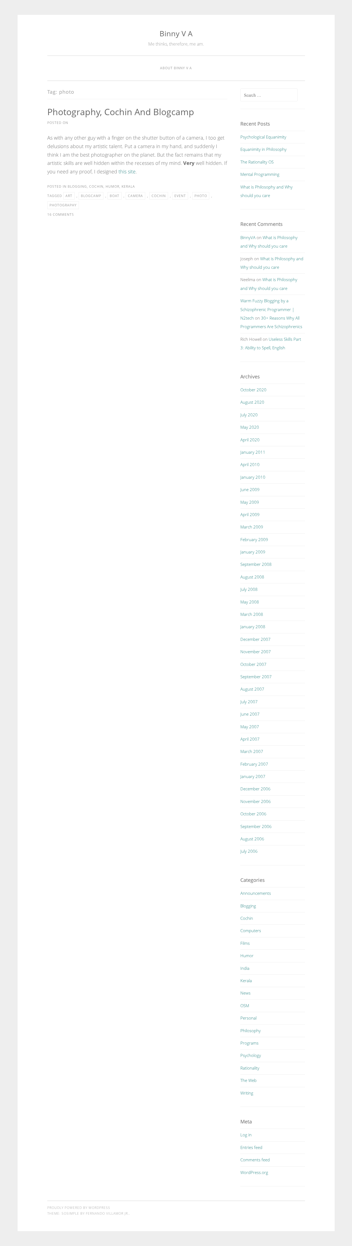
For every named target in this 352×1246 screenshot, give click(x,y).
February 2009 (254, 539)
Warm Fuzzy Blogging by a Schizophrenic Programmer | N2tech (267, 309)
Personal (248, 1018)
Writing (246, 1093)
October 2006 (253, 813)
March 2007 (251, 751)
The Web (248, 1080)
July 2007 (249, 701)
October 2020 (253, 389)
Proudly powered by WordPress (78, 1207)
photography (63, 205)
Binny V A (176, 33)
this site (127, 171)
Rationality (249, 1068)
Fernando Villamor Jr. (107, 1213)
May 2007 (249, 726)
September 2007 (256, 676)
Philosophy (250, 1030)
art (68, 195)
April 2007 (250, 739)
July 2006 (249, 851)
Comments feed (255, 1159)
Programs (249, 1043)
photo (200, 195)
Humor (112, 186)
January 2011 (252, 452)
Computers (250, 930)
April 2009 (250, 514)
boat (114, 195)
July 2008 (249, 589)
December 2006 (255, 788)
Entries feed (251, 1147)
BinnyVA (247, 237)
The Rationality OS (257, 162)
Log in (246, 1134)
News (245, 993)
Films (245, 943)
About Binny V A (176, 68)
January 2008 (252, 626)
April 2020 (250, 439)
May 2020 (249, 427)
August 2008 (252, 577)
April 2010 (250, 464)
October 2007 (253, 664)
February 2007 (254, 764)
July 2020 (249, 414)
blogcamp (91, 195)
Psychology (250, 1055)
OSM (244, 1005)
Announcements (255, 893)
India (244, 968)
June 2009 (250, 489)
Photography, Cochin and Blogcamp (120, 112)
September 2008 (256, 564)
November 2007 (255, 651)
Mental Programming (259, 174)
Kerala (128, 186)
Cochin (96, 186)
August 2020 (252, 402)
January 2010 (252, 477)
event (180, 195)
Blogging (77, 186)
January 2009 (252, 552)
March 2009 (251, 527)
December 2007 (255, 639)
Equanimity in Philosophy (263, 149)
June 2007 (250, 714)
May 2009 (249, 502)
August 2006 (252, 838)
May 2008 (249, 602)
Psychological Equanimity (263, 137)
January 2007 (252, 776)
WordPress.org (254, 1172)
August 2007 (252, 689)
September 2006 (256, 826)
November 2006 (255, 801)
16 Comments (60, 214)
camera (135, 195)
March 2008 (251, 614)
